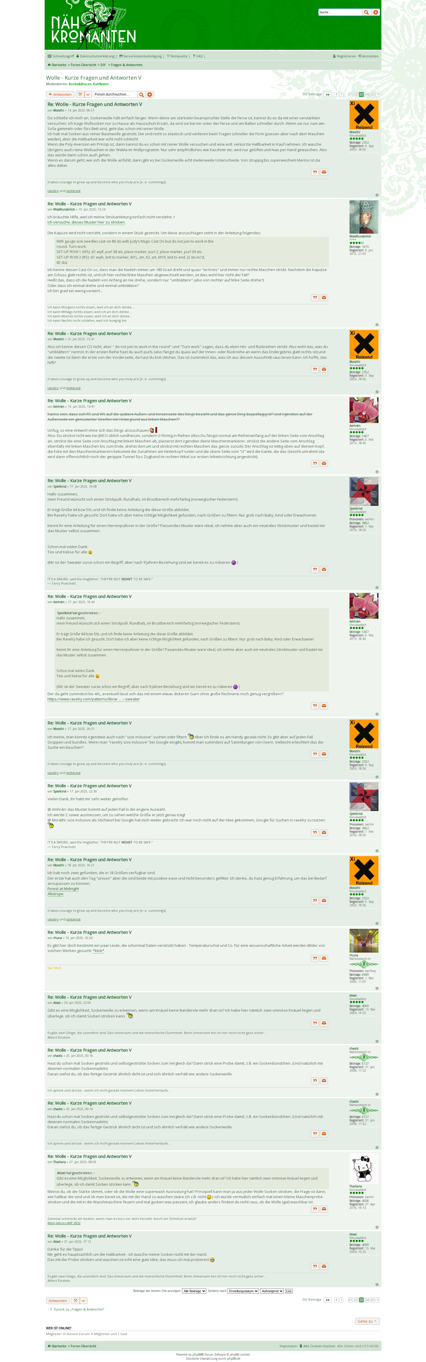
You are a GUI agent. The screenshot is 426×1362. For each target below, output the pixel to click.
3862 (365, 523)
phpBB (196, 1354)
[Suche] (367, 12)
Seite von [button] (328, 94)
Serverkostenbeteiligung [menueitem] (142, 56)
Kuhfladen (101, 84)
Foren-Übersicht (83, 65)
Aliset (353, 995)
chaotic (354, 1048)
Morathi (354, 132)
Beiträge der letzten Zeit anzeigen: (157, 1291)
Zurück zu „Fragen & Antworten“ (78, 1309)
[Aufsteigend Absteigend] (272, 1291)
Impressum (288, 1346)
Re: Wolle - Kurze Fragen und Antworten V (95, 104)
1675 (365, 247)
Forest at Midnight (63, 888)
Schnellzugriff (63, 56)
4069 (365, 1006)
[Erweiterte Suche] (376, 12)
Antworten (62, 94)
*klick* (98, 950)
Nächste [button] (378, 94)
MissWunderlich (360, 236)
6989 (365, 975)
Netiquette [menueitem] (179, 56)
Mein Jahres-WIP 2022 (64, 1223)
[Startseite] (95, 2)
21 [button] (350, 94)
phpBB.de (233, 1358)
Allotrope (55, 893)
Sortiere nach (217, 1291)
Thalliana (355, 1186)
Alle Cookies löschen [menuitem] (319, 1346)
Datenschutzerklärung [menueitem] (97, 56)
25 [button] (372, 94)
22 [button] (356, 94)
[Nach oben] (376, 194)
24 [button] (367, 94)
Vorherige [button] (336, 94)
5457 (365, 436)
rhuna (353, 955)
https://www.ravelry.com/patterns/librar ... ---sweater (94, 699)
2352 (365, 142)
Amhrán (355, 426)
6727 (365, 1063)
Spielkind (356, 508)
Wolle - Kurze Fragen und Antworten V (93, 77)
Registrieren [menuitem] (346, 56)
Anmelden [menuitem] (370, 56)
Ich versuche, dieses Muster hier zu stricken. (86, 222)
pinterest (73, 190)
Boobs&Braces (80, 84)
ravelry (53, 190)
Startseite (59, 65)
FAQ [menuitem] (199, 56)
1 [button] (341, 94)
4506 (365, 1201)
